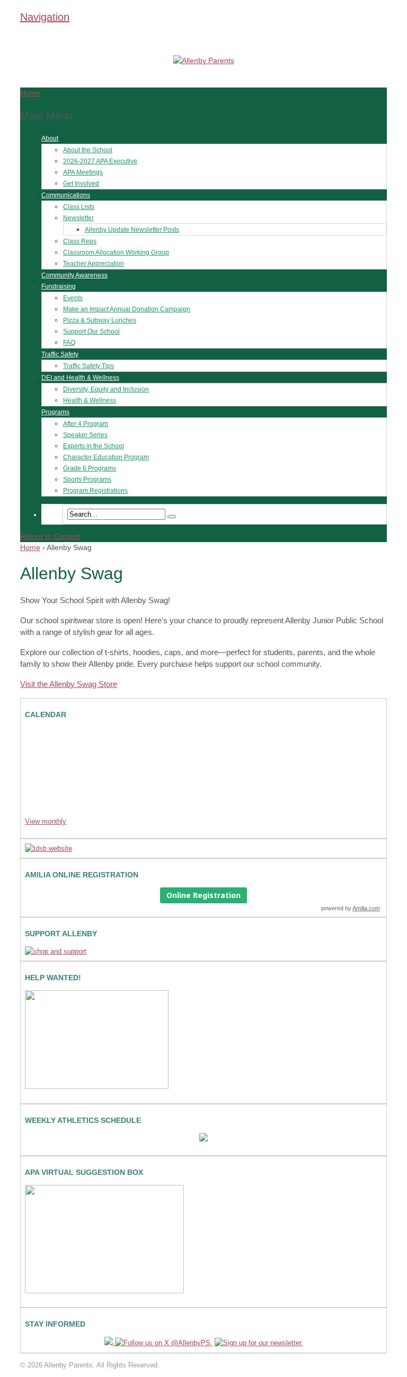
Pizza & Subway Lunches (99, 320)
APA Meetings (83, 172)
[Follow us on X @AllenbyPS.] (164, 1343)
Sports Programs (87, 479)
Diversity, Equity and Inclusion (106, 389)
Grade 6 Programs (89, 468)
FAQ (69, 342)
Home (30, 547)
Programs (55, 412)
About (49, 138)
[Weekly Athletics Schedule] (203, 1139)
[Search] (171, 516)
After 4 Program (85, 424)
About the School (87, 150)
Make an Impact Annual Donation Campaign (126, 309)
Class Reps (79, 241)
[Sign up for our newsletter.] (259, 1343)
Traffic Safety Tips (88, 366)
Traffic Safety (59, 354)
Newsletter (78, 218)
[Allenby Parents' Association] (203, 60)
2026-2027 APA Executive (100, 161)
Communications (65, 195)
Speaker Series (85, 435)
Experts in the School (93, 446)
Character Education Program (106, 457)
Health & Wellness (89, 400)
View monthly (45, 821)
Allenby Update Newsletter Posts (132, 229)
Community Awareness (74, 275)
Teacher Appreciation (93, 263)
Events (73, 298)
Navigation (44, 17)
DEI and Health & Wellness (80, 377)
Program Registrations (95, 490)
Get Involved (81, 183)
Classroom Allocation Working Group (116, 252)
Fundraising (58, 286)
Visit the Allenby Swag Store (68, 684)
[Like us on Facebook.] (109, 1343)
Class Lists (78, 207)
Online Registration (203, 895)
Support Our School (91, 331)
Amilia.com (366, 908)
